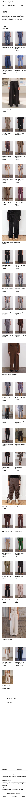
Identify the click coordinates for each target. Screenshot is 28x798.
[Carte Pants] (20, 171)
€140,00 (4, 182)
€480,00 (17, 159)
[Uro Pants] (7, 124)
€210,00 (4, 602)
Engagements (19, 769)
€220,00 (4, 556)
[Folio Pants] (20, 194)
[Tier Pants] (14, 358)
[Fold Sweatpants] (7, 521)
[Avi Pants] (14, 93)
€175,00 (4, 243)
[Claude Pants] (7, 39)
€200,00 (17, 578)
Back (5, 26)
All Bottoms (10, 26)
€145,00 (4, 336)
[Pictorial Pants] (14, 490)
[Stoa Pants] (20, 62)
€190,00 (17, 182)
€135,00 (4, 204)
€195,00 (17, 72)
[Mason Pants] (7, 148)
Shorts (25, 26)
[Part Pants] (20, 654)
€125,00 (4, 73)
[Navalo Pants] (7, 280)
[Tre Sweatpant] (14, 225)
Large (7, 28)
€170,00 (4, 49)
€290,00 (4, 159)
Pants (16, 26)
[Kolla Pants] (7, 654)
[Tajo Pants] (20, 280)
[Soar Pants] (20, 148)
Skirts (21, 26)
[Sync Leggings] (7, 459)
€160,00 (17, 50)
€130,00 (4, 665)
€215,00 (4, 533)
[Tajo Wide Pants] (20, 521)
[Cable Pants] (7, 62)
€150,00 (4, 136)
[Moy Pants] (7, 257)
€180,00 (17, 556)
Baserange (4, 769)
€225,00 (17, 533)
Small (3, 28)
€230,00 (4, 111)
